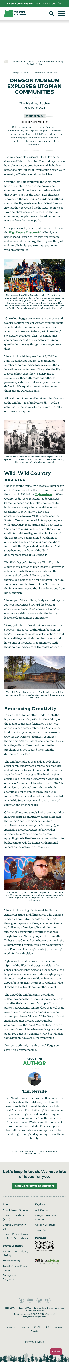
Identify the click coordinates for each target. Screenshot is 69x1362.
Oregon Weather (45, 1224)
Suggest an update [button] (34, 1154)
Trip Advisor (47, 1261)
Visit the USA (44, 1246)
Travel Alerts (42, 1229)
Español (34, 1331)
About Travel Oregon (15, 1209)
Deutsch (25, 1327)
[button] (55, 1351)
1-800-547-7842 (39, 1314)
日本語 (37, 1327)
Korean (58, 1327)
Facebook (21, 1300)
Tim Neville (34, 1091)
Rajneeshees (43, 494)
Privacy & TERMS (34, 1342)
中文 (48, 1327)
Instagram (39, 1300)
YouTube (30, 1300)
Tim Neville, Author (34, 103)
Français (11, 1327)
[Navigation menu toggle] (61, 13)
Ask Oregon (42, 1209)
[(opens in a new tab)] (34, 122)
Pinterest (48, 1300)
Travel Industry (11, 1260)
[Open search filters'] (51, 14)
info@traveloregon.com (34, 1317)
